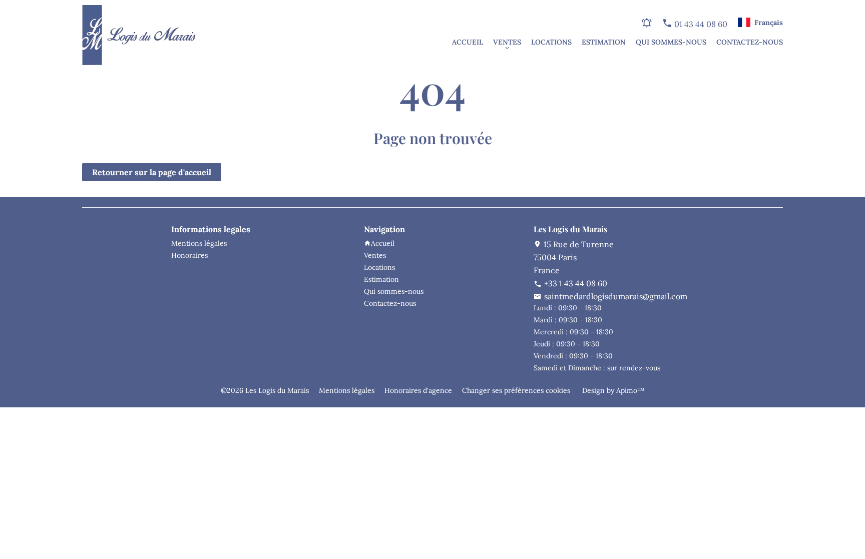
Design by (612, 390)
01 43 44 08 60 (699, 24)
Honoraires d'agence (418, 390)
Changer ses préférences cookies (516, 390)
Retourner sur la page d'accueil (151, 172)
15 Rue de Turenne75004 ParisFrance (574, 257)
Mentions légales (346, 390)
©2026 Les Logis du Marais (265, 390)
